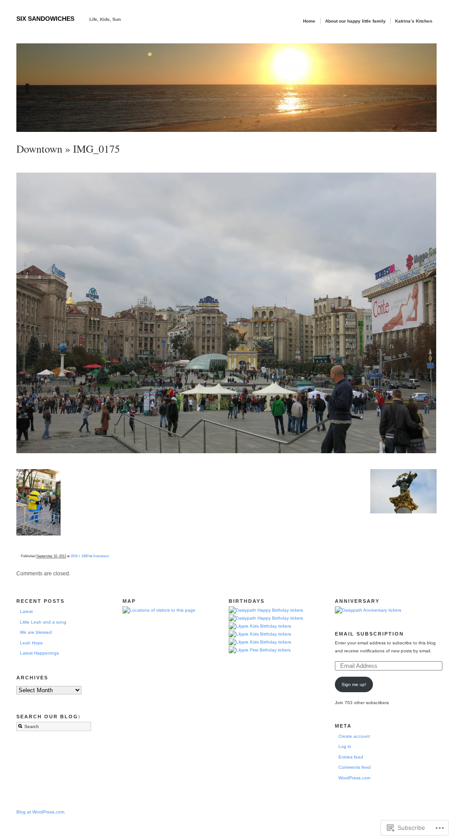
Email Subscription (369, 633)
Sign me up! (354, 684)
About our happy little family (355, 21)
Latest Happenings (39, 653)
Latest (26, 611)
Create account (354, 736)
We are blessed (36, 632)
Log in (344, 746)
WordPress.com (354, 777)
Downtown (39, 149)
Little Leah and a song (43, 622)
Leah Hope (31, 642)
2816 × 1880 (79, 556)
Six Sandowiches (45, 18)
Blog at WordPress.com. (40, 811)
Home (309, 21)
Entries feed (350, 757)
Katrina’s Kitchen (413, 21)
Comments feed (354, 767)
